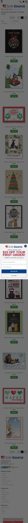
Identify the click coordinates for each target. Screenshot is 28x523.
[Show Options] (25, 267)
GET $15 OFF (14, 271)
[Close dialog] (25, 246)
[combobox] (14, 267)
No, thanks (14, 275)
